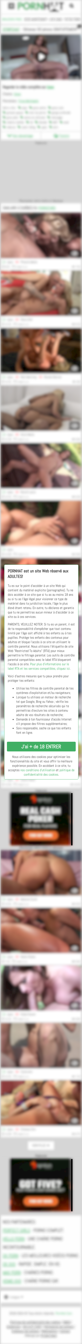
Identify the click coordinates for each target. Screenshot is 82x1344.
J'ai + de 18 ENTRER (41, 746)
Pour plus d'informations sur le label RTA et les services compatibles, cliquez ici (39, 666)
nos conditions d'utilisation (37, 770)
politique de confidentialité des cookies (49, 772)
